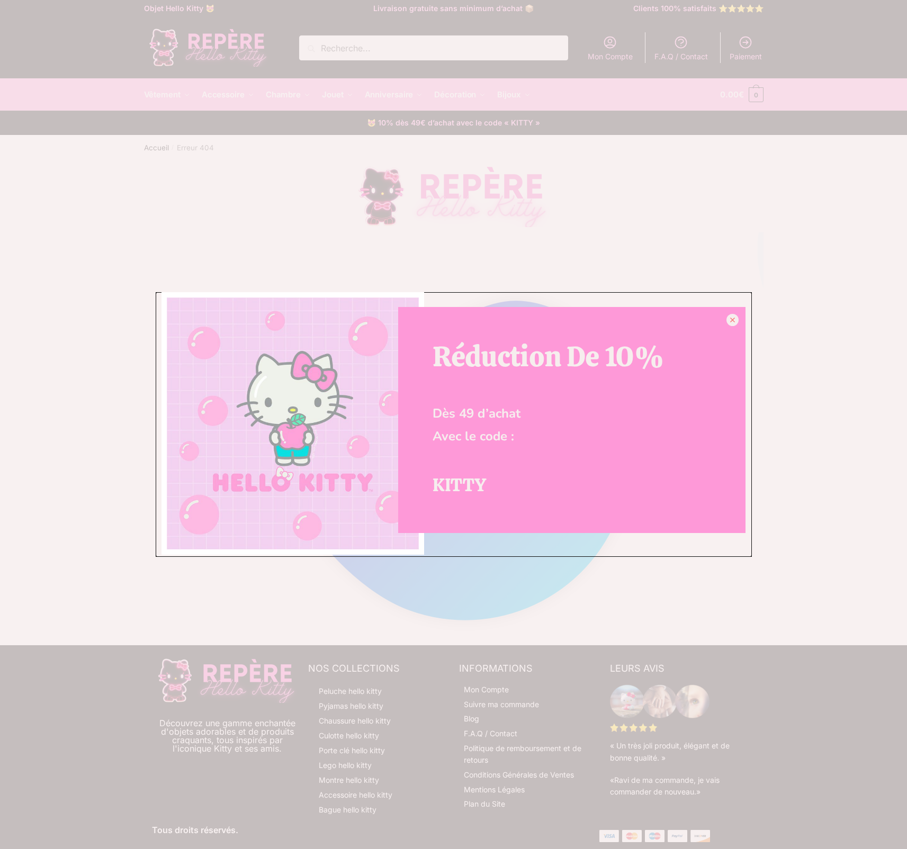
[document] (453, 424)
